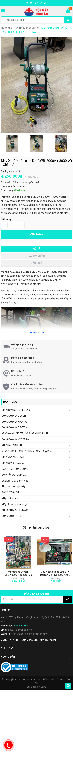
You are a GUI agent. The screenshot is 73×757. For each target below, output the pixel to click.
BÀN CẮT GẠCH (10, 492)
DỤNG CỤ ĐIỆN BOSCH (14, 415)
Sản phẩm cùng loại (36, 527)
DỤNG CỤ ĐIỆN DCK (12, 516)
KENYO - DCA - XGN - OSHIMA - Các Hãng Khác (27, 451)
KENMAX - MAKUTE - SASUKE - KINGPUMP (25, 433)
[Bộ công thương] (14, 666)
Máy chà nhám (10, 498)
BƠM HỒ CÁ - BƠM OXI (14, 474)
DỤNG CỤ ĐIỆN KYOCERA (15, 439)
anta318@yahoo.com (20, 629)
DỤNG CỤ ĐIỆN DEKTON (14, 427)
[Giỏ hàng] (68, 11)
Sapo (43, 686)
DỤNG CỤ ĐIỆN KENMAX (15, 510)
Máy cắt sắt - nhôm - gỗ (15, 504)
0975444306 (26, 375)
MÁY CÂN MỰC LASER (14, 457)
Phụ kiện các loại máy (13, 486)
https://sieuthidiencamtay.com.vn (29, 633)
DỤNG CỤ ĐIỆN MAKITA (14, 421)
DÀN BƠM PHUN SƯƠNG (15, 468)
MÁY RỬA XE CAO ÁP (13, 463)
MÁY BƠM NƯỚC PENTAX (16, 410)
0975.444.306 (20, 625)
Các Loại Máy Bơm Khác (15, 480)
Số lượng (6, 219)
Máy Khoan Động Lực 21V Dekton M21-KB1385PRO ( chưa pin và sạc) (54, 573)
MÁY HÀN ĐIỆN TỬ (12, 445)
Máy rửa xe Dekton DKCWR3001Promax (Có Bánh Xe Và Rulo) (18, 573)
